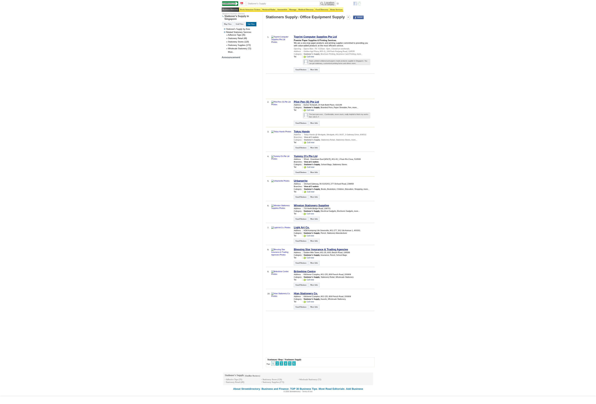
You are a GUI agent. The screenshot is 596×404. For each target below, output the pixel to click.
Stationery (238, 32)
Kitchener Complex (312, 274)
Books (323, 189)
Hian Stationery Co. (306, 293)
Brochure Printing (328, 54)
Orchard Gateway (311, 184)
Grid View (240, 24)
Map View (228, 24)
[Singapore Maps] (230, 3)
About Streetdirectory (246, 388)
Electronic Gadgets (345, 211)
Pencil (323, 233)
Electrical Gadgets (328, 211)
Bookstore (331, 189)
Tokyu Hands (302, 131)
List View (251, 24)
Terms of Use (307, 391)
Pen (349, 107)
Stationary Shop (275, 359)
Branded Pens (327, 107)
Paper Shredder (340, 107)
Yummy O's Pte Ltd (305, 156)
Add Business (354, 388)
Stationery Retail (235, 38)
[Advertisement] (301, 28)
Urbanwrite (300, 180)
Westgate (330, 135)
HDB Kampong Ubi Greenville (316, 230)
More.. (231, 52)
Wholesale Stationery (237, 48)
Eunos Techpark (310, 105)
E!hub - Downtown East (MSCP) (317, 159)
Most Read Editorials (331, 388)
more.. (354, 63)
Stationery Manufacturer (337, 233)
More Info (314, 69)
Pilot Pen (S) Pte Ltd (306, 101)
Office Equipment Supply (322, 17)
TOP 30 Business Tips (303, 388)
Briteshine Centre (305, 271)
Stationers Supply (282, 17)
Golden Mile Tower (311, 252)
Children (340, 189)
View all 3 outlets (311, 137)
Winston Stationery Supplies (311, 205)
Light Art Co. (302, 227)
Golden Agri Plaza (311, 51)
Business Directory (230, 9)
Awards (324, 299)
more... (359, 54)
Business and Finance (275, 388)
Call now (310, 57)
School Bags (326, 164)
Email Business (301, 69)
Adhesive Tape (234, 35)
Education (349, 189)
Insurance (325, 255)
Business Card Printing (346, 54)
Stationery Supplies (237, 45)
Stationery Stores (236, 42)
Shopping (358, 189)
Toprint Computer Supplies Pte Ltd (315, 36)
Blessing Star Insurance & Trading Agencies (321, 249)
